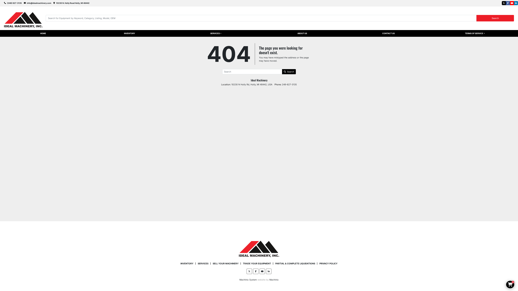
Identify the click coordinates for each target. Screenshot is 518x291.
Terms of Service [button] (474, 33)
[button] (216, 33)
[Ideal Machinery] (259, 247)
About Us (302, 33)
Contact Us (388, 33)
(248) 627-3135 (14, 3)
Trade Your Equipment (257, 263)
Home (43, 33)
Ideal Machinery (259, 80)
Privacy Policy (328, 263)
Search (495, 18)
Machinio (274, 279)
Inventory (129, 33)
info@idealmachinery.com (39, 3)
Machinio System (248, 279)
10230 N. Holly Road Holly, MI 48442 (72, 3)
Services (215, 33)
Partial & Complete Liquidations (295, 263)
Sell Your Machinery (226, 263)
